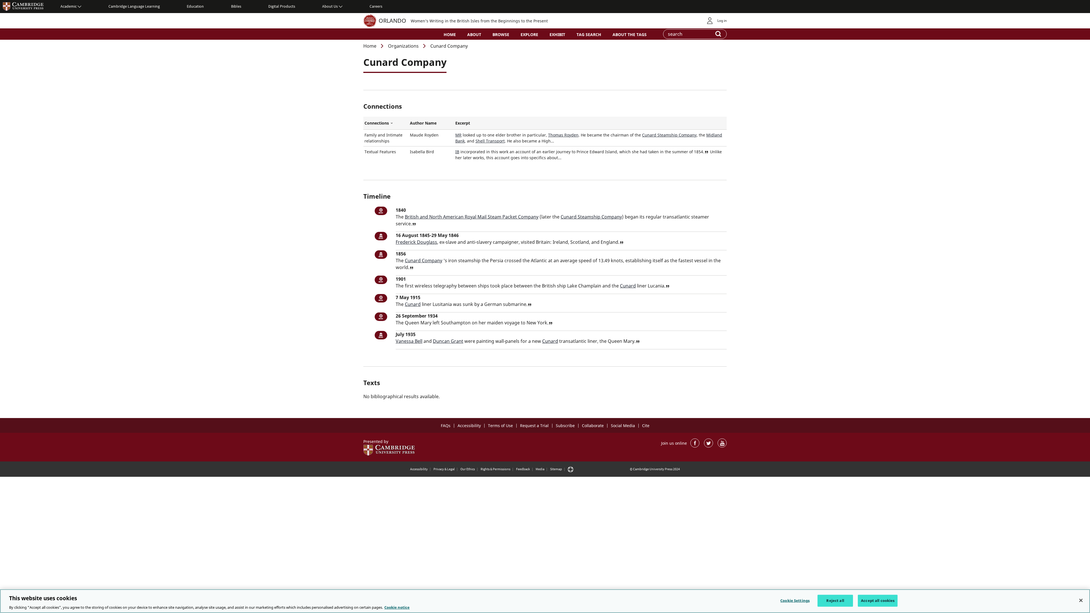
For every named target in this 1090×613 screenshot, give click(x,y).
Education (195, 6)
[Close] (1081, 600)
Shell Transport (490, 141)
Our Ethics (467, 469)
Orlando (392, 20)
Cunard (628, 286)
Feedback (523, 469)
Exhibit (557, 34)
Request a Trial (534, 425)
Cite (645, 425)
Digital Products (281, 6)
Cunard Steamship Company (669, 135)
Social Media (623, 425)
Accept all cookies (877, 600)
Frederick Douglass (416, 242)
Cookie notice (397, 607)
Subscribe (565, 425)
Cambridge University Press (23, 6)
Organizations (403, 46)
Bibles (236, 6)
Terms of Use (500, 425)
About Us (330, 6)
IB (457, 151)
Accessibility (469, 425)
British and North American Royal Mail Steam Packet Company (471, 217)
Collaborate (593, 425)
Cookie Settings (795, 600)
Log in (722, 20)
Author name (423, 123)
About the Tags (630, 34)
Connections (386, 123)
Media (540, 469)
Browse (500, 34)
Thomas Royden (563, 135)
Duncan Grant (448, 341)
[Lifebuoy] (570, 469)
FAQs (445, 425)
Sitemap (556, 469)
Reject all (835, 600)
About (474, 34)
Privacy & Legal (444, 469)
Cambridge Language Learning (134, 6)
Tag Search (589, 34)
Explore (529, 34)
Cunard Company (423, 260)
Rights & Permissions (495, 469)
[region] (545, 601)
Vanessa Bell (409, 341)
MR (458, 135)
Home (450, 34)
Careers (376, 6)
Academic (68, 6)
